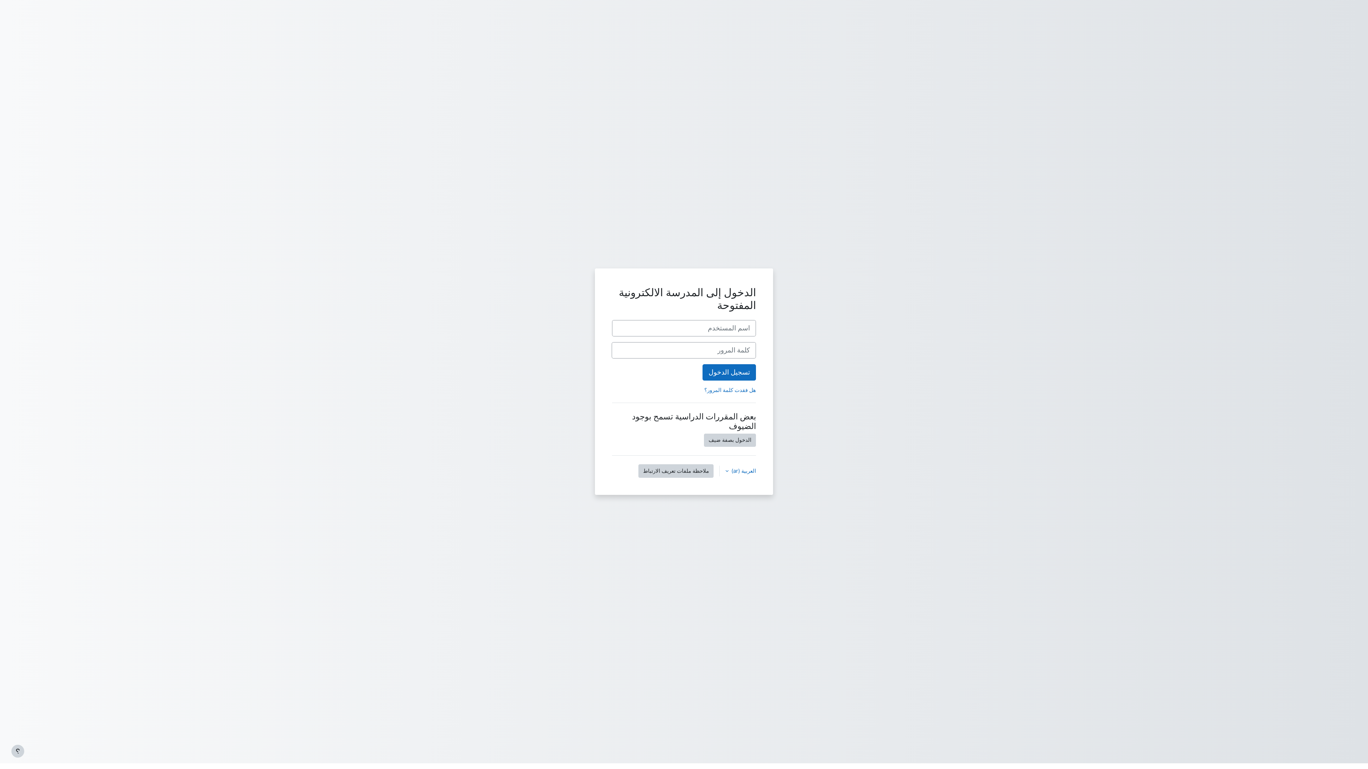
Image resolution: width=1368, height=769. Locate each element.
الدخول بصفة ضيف (730, 439)
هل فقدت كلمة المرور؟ (730, 390)
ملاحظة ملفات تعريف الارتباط (676, 470)
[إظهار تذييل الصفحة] (17, 751)
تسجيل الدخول (729, 372)
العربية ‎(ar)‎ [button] (743, 470)
